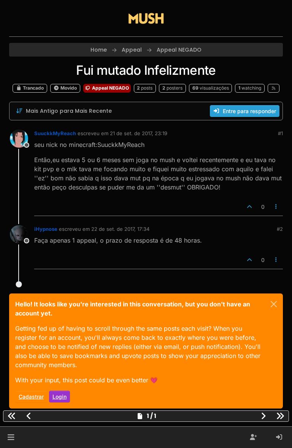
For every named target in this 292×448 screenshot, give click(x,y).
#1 (280, 133)
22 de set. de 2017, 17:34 (120, 229)
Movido (68, 88)
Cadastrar (31, 396)
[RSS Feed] (273, 88)
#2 (280, 229)
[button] (11, 437)
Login (59, 396)
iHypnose (45, 229)
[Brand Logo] (146, 18)
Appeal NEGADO (110, 88)
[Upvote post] (249, 207)
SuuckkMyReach (55, 133)
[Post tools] (276, 207)
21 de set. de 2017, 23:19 (138, 133)
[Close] (274, 304)
